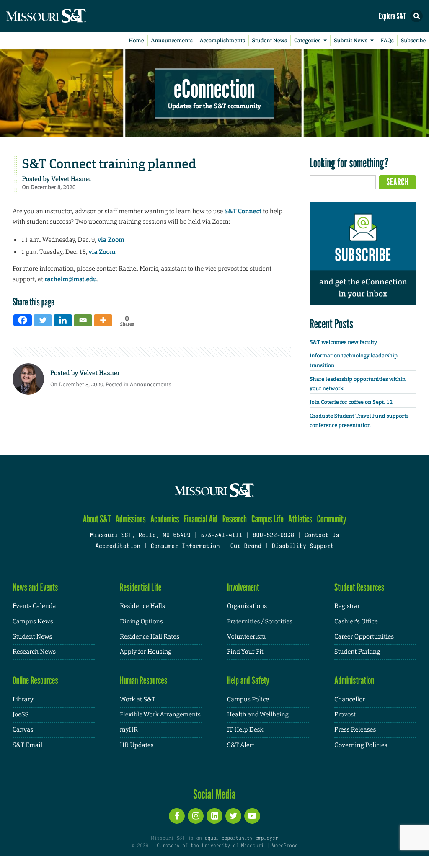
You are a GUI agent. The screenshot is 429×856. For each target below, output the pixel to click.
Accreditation (117, 546)
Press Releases (355, 730)
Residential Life (140, 587)
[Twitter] (43, 320)
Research (234, 519)
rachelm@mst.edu (70, 279)
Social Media (214, 794)
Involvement (243, 587)
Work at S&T (137, 699)
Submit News (350, 40)
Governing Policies (360, 745)
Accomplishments (222, 40)
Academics (164, 519)
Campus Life (267, 519)
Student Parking (357, 652)
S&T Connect (243, 211)
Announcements (171, 40)
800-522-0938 (273, 536)
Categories (307, 40)
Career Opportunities (364, 637)
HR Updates (136, 745)
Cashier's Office (356, 622)
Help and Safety (248, 680)
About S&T (97, 519)
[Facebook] (22, 320)
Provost (345, 715)
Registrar (347, 606)
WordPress (284, 845)
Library (23, 699)
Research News (34, 652)
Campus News (33, 622)
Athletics (300, 519)
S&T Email (27, 745)
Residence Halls (142, 606)
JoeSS (20, 715)
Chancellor (349, 699)
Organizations (247, 606)
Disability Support (302, 546)
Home (136, 40)
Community (331, 519)
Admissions (131, 519)
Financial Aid (201, 519)
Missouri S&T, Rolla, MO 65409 (140, 536)
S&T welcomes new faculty (343, 342)
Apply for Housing (145, 652)
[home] (62, 16)
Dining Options (141, 622)
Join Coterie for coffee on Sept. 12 (351, 402)
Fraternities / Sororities (259, 622)
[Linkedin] (63, 320)
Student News (269, 40)
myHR (129, 730)
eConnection (214, 88)
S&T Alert (240, 745)
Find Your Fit (245, 652)
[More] (103, 320)
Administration (354, 680)
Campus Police (248, 699)
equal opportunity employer (241, 838)
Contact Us (322, 536)
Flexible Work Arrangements (160, 715)
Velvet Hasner (72, 179)
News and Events (35, 587)
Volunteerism (246, 637)
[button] (416, 16)
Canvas (23, 730)
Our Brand (245, 546)
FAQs (387, 40)
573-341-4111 (221, 536)
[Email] (83, 320)
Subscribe (413, 40)
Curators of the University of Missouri (210, 845)
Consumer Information (185, 546)
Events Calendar (36, 606)
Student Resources (359, 587)
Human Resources (143, 680)
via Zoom (111, 239)
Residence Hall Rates (149, 637)
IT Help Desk (245, 730)
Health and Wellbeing (258, 715)
